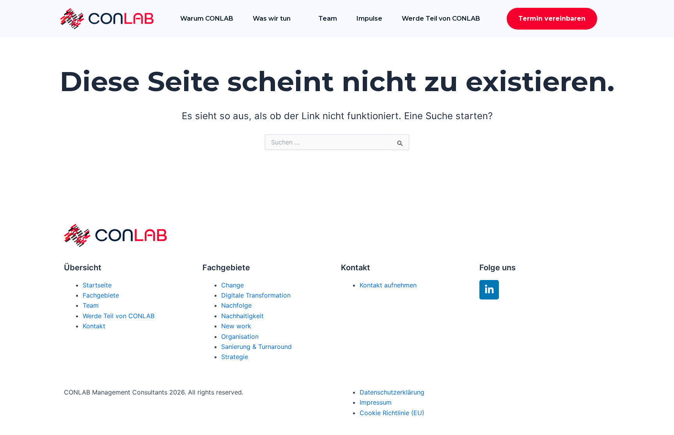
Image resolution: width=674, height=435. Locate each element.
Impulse (369, 18)
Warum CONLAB (206, 18)
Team (327, 18)
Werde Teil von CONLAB (441, 18)
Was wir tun (272, 18)
